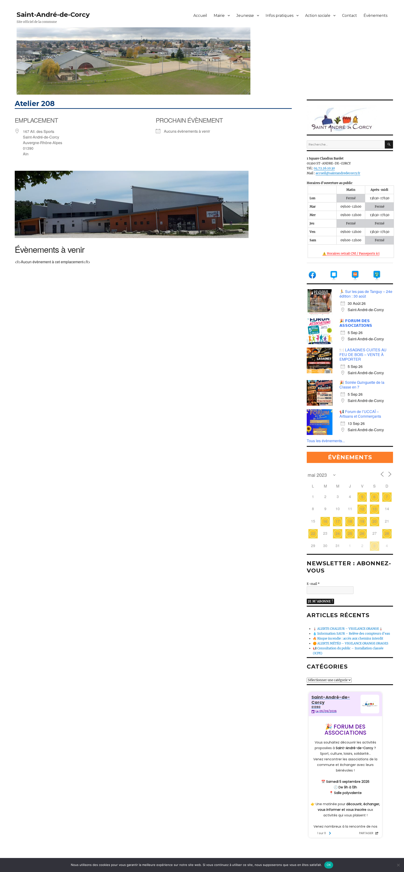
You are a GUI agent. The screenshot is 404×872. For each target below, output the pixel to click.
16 (325, 521)
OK (329, 865)
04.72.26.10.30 (324, 168)
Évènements (375, 15)
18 (350, 521)
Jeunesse (245, 15)
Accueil (200, 15)
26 (362, 533)
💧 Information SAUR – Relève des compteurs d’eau (351, 634)
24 (337, 533)
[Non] (398, 865)
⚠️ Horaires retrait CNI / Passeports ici (350, 254)
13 (374, 509)
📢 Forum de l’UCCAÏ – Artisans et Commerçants (360, 414)
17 (337, 521)
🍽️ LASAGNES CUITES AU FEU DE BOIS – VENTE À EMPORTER (362, 354)
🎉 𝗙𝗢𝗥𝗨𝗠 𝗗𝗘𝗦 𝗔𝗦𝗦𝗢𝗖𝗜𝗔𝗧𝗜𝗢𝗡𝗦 (355, 323)
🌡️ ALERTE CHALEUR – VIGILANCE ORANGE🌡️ (348, 629)
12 (362, 509)
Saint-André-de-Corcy (53, 14)
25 (350, 533)
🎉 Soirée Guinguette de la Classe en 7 (361, 385)
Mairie (219, 15)
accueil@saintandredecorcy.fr (338, 173)
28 (387, 533)
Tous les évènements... (326, 440)
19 (362, 521)
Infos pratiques (279, 15)
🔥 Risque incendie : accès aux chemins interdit (348, 639)
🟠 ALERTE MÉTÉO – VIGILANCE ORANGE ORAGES (350, 643)
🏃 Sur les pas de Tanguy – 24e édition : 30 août (365, 294)
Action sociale (317, 15)
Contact (349, 15)
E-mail (313, 584)
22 (313, 533)
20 (374, 521)
